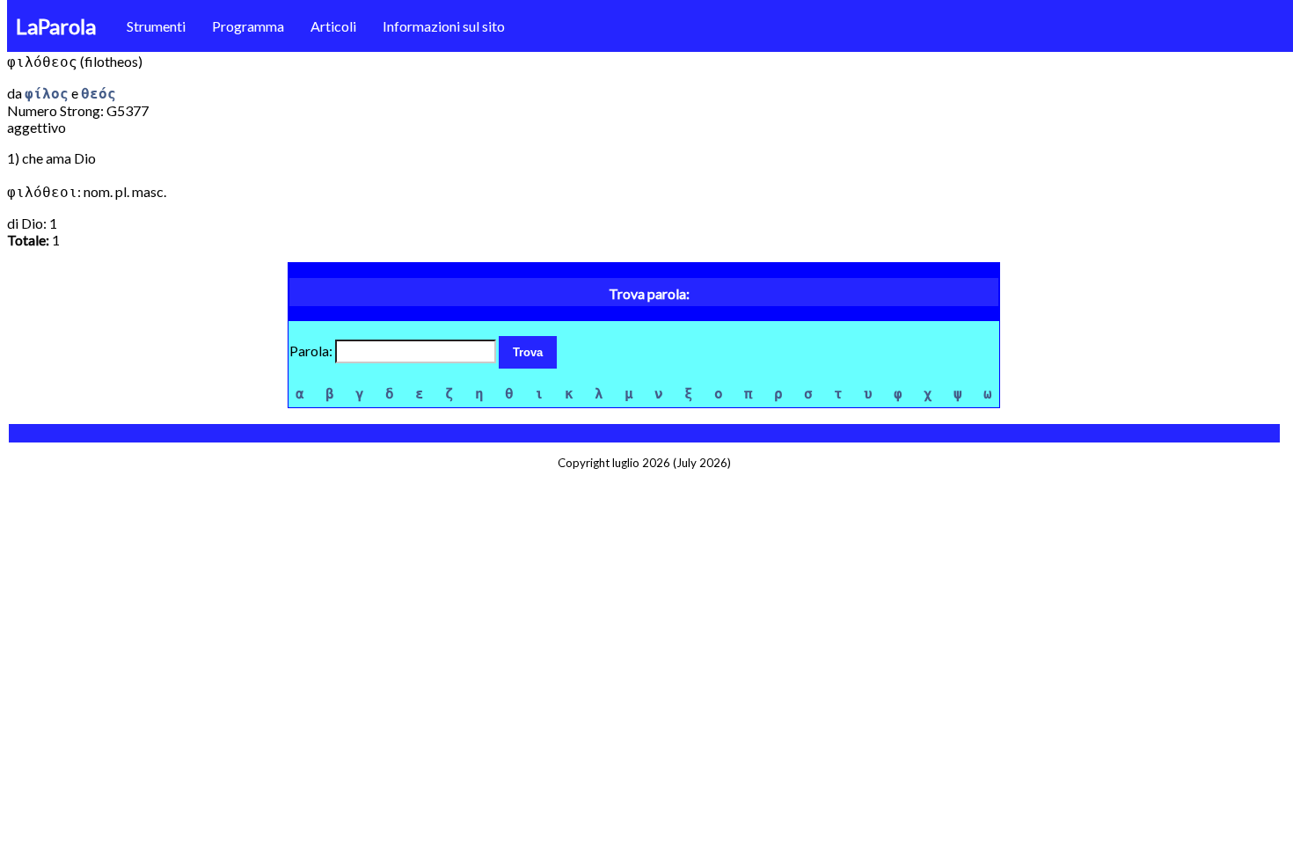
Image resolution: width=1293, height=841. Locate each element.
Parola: (312, 350)
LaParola (56, 26)
